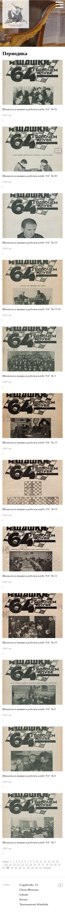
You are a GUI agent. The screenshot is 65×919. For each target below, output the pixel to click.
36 (20, 867)
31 (59, 864)
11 (41, 861)
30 (55, 864)
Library (24, 895)
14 (53, 861)
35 (16, 867)
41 (40, 867)
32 (3, 867)
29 (51, 864)
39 (32, 867)
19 (10, 864)
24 (31, 864)
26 (39, 864)
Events (23, 900)
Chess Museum (28, 890)
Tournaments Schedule (33, 904)
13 (49, 861)
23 (26, 864)
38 (28, 867)
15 (57, 861)
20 (14, 864)
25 (35, 864)
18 (6, 864)
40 (36, 867)
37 (24, 867)
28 (47, 864)
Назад (5, 861)
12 (45, 861)
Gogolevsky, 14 (28, 885)
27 (43, 864)
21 (18, 864)
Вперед (47, 867)
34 (12, 867)
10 (37, 861)
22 (22, 864)
